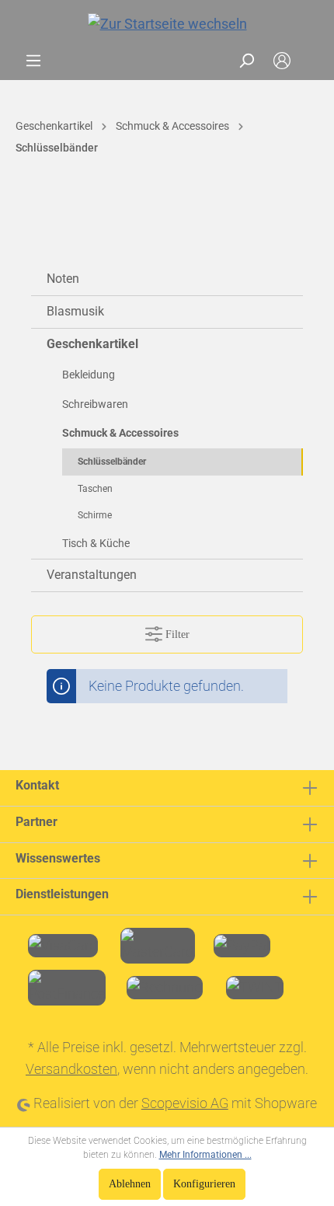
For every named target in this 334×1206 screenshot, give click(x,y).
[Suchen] (246, 60)
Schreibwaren (95, 404)
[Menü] (33, 60)
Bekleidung (88, 374)
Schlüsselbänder (112, 461)
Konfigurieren (204, 1184)
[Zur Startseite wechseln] (167, 23)
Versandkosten (71, 1069)
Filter (176, 634)
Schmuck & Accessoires (120, 433)
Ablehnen (130, 1184)
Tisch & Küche (96, 543)
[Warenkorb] (309, 60)
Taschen (95, 488)
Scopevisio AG (184, 1103)
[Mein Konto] (282, 60)
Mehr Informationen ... (205, 1154)
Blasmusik (75, 311)
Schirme (95, 515)
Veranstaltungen (92, 574)
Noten (63, 278)
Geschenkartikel (92, 343)
